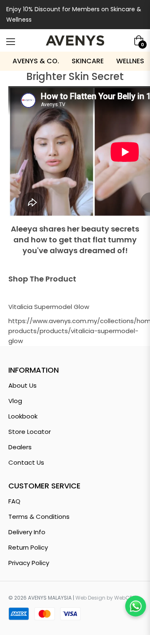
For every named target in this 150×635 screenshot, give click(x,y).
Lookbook (23, 416)
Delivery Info (26, 532)
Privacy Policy (28, 562)
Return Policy (28, 547)
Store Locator (29, 431)
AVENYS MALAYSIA (50, 597)
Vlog (15, 400)
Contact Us (26, 462)
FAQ (14, 501)
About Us (22, 385)
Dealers (20, 447)
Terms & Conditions (39, 516)
